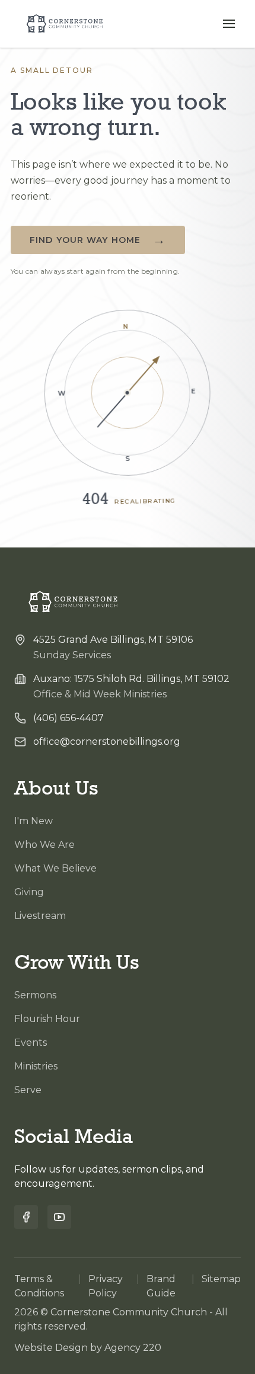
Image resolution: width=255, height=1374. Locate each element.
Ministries (36, 1066)
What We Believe (55, 868)
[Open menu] (229, 24)
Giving (29, 892)
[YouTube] (59, 1217)
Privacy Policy (105, 1286)
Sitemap (221, 1279)
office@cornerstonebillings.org (106, 741)
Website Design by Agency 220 (87, 1347)
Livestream (40, 915)
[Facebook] (26, 1217)
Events (30, 1042)
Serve (28, 1090)
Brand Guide (161, 1286)
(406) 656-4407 (68, 717)
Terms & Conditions (39, 1286)
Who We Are (44, 844)
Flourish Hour (47, 1018)
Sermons (35, 995)
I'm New (33, 821)
